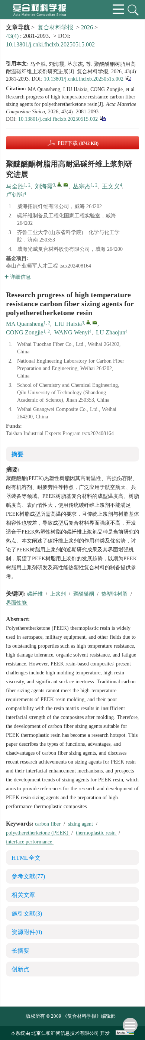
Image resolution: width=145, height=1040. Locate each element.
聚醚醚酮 (84, 594)
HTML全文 (26, 858)
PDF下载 (78, 143)
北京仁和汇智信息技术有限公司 (65, 1033)
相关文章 (23, 895)
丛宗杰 (82, 186)
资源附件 (27, 932)
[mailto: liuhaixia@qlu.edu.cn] (94, 322)
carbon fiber (48, 824)
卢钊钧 (15, 194)
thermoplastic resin (96, 833)
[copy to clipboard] (102, 118)
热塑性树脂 (115, 594)
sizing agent (81, 824)
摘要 (17, 454)
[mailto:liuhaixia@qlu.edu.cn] (65, 185)
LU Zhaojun (110, 332)
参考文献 (28, 876)
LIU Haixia (68, 324)
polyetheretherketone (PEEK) (38, 833)
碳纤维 (35, 594)
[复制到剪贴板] (128, 78)
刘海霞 (44, 186)
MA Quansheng (25, 324)
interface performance (30, 842)
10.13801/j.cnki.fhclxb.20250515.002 (50, 44)
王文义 (111, 186)
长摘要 (20, 950)
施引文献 (27, 913)
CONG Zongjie (24, 332)
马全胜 (15, 186)
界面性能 (17, 603)
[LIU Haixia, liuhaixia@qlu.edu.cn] (88, 322)
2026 (87, 27)
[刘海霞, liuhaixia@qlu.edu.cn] (59, 184)
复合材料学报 (55, 27)
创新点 (20, 969)
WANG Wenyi (71, 332)
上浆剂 (58, 594)
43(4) (13, 36)
